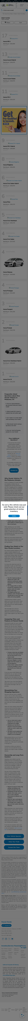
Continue (14, 516)
